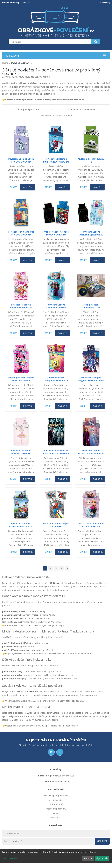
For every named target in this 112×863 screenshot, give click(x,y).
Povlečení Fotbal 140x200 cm (90, 160)
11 (67, 568)
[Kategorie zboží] (105, 55)
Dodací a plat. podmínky (56, 795)
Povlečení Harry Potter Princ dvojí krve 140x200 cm (56, 453)
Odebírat (102, 841)
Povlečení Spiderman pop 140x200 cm (56, 525)
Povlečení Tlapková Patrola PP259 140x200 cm (21, 526)
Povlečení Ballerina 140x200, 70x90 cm (21, 452)
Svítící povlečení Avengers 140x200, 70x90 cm (55, 233)
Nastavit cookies (9, 858)
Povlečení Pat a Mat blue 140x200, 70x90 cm (21, 233)
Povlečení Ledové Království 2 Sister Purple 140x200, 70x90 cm (91, 453)
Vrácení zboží (56, 804)
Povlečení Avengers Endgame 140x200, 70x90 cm (90, 380)
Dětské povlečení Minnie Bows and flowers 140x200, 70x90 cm (21, 380)
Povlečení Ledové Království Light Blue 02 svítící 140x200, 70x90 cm (91, 234)
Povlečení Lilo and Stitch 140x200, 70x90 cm (21, 160)
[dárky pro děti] (56, 37)
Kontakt (26, 2)
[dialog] (56, 856)
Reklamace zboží (56, 800)
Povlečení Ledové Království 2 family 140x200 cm (56, 307)
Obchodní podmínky (56, 808)
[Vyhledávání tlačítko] (95, 41)
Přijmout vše (102, 858)
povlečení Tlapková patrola (51, 653)
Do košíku (28, 187)
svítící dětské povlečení (25, 700)
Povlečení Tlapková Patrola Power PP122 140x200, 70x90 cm (21, 307)
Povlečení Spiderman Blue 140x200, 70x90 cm (56, 160)
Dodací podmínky (10, 2)
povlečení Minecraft (22, 653)
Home (5, 62)
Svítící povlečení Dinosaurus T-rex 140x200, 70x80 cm (91, 307)
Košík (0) (105, 2)
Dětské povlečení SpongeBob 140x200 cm (56, 379)
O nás (56, 813)
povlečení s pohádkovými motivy (47, 625)
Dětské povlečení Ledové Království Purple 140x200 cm (91, 526)
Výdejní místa (56, 817)
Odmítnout (88, 858)
